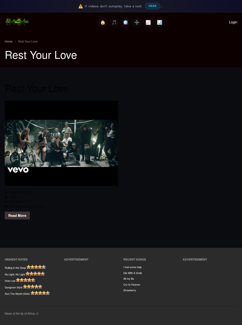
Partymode (125, 22)
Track (19, 202)
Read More (17, 215)
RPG (12, 197)
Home (103, 22)
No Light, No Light (15, 274)
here (153, 6)
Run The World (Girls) (17, 293)
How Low (10, 280)
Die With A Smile (132, 273)
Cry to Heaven (131, 284)
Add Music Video (137, 22)
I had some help (132, 267)
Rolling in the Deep (15, 267)
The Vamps (37, 206)
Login (233, 21)
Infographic (159, 22)
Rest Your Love (36, 87)
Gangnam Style (13, 287)
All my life (128, 278)
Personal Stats (148, 22)
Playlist (114, 22)
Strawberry (129, 290)
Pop (11, 202)
